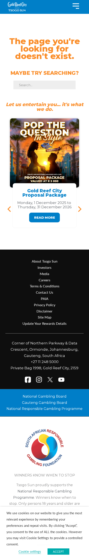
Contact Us (44, 292)
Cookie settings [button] (30, 551)
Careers (44, 279)
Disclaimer (44, 311)
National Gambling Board (45, 396)
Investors (44, 267)
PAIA (44, 298)
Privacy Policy (44, 304)
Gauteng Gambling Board (44, 403)
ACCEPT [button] (58, 551)
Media (44, 273)
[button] (11, 209)
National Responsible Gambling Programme (44, 409)
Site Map (44, 317)
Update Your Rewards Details (44, 323)
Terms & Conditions (44, 285)
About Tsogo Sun (44, 261)
